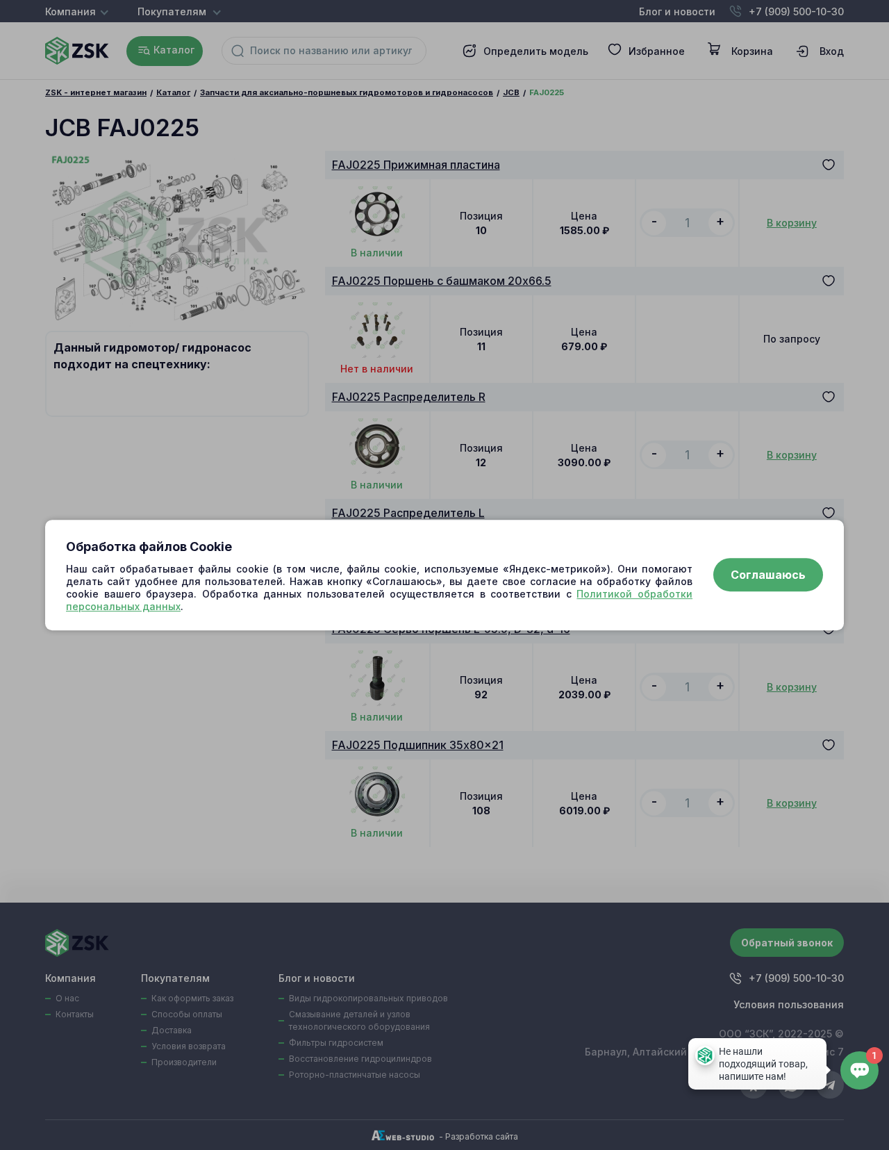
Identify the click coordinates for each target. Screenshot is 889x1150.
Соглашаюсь (768, 575)
